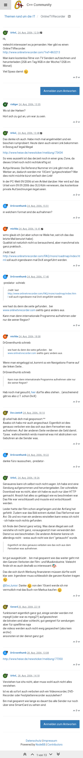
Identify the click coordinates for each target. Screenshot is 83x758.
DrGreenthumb (18, 206)
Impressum (50, 740)
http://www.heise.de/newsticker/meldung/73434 (33, 152)
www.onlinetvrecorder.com (19, 310)
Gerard (14, 607)
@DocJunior (10, 585)
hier (33, 392)
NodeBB (41, 744)
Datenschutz (34, 740)
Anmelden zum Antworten (60, 90)
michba (14, 228)
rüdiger (14, 104)
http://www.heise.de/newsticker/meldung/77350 (33, 659)
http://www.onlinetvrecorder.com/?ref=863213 (31, 52)
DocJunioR (16, 412)
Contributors (55, 744)
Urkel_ (13, 32)
